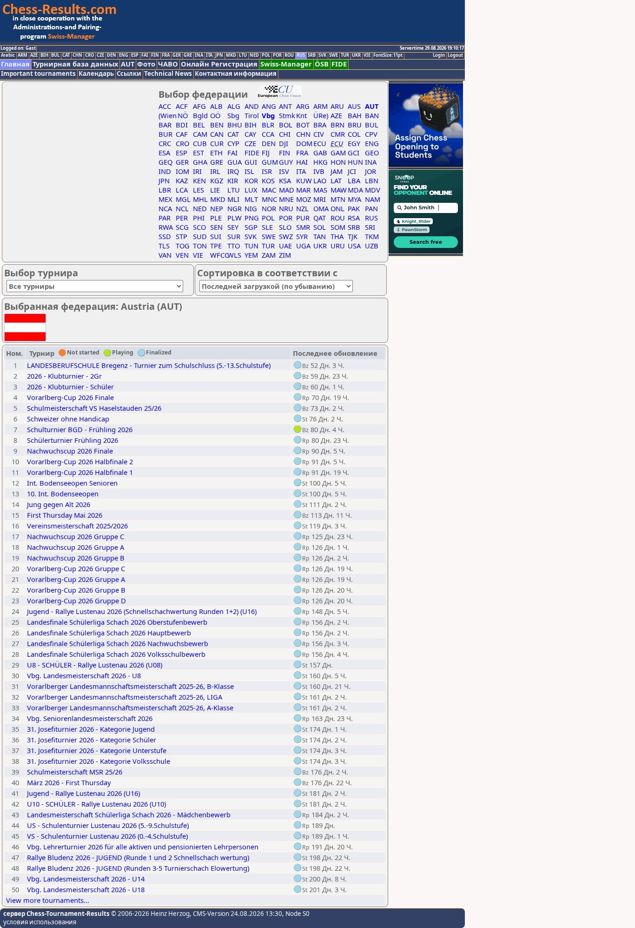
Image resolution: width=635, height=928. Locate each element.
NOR (269, 208)
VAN (165, 255)
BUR (165, 134)
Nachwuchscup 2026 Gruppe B (76, 557)
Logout (455, 55)
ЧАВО (168, 64)
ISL (249, 171)
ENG (123, 55)
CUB (200, 143)
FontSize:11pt (388, 55)
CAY (250, 134)
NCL (182, 208)
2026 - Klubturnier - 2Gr (64, 376)
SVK (322, 55)
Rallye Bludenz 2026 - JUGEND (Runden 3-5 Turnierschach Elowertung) (138, 868)
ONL (337, 208)
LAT (336, 180)
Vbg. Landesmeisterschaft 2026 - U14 (86, 878)
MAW (339, 189)
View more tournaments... (47, 900)
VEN (182, 255)
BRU (355, 124)
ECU (319, 143)
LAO (319, 180)
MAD (286, 189)
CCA (268, 134)
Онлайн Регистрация (219, 64)
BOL (285, 124)
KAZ (182, 180)
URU (338, 245)
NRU (286, 208)
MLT (251, 199)
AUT (127, 64)
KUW (304, 180)
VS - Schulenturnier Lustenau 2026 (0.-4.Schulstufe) (107, 836)
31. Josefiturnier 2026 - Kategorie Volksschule (98, 761)
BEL (199, 124)
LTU (243, 55)
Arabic (8, 55)
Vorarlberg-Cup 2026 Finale (70, 397)
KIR (232, 180)
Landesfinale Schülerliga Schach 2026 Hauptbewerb (109, 632)
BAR (165, 124)
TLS (164, 245)
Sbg (233, 115)
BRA (319, 124)
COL (354, 134)
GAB (320, 152)
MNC (269, 199)
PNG (252, 217)
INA (199, 55)
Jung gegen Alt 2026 (58, 504)
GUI (251, 162)
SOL (319, 227)
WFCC (219, 255)
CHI (285, 134)
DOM (304, 143)
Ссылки (129, 74)
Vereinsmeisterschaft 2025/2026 (77, 525)
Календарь (96, 74)
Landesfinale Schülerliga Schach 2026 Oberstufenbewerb (117, 622)
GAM (338, 152)
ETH (216, 152)
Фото (146, 64)
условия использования (39, 922)
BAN (372, 115)
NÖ (182, 115)
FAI (144, 55)
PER (182, 217)
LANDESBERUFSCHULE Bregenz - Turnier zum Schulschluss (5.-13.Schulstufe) (149, 365)
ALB (216, 106)
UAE (285, 245)
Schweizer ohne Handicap (68, 418)
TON (200, 245)
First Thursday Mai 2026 (64, 515)
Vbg (268, 115)
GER (176, 55)
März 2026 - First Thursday (69, 782)
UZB (371, 245)
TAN (319, 236)
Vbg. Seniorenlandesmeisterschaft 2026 (89, 718)
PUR (303, 217)
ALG (233, 106)
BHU (234, 124)
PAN (371, 208)
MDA (355, 189)
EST (198, 152)
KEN (199, 180)
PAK (354, 208)
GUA (234, 162)
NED (254, 55)
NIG (251, 208)
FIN (155, 55)
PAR (165, 217)
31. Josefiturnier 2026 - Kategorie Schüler (91, 739)
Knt (301, 115)
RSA (354, 217)
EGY (354, 143)
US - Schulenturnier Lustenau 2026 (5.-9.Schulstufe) (108, 825)
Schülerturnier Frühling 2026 (72, 440)
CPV (371, 134)
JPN (219, 55)
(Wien (168, 115)
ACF (182, 106)
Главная (15, 64)
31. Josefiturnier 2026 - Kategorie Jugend (91, 729)
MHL (200, 199)
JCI (352, 171)
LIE (215, 189)
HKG (320, 162)
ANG (269, 106)
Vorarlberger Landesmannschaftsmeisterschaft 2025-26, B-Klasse (130, 686)
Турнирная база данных (75, 64)
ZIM (285, 255)
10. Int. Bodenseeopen (63, 493)
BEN (217, 124)
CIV (318, 134)
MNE (286, 199)
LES (198, 189)
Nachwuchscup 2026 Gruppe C (75, 536)
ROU (289, 55)
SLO (285, 227)
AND (252, 106)
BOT (303, 124)
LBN (371, 180)
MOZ (303, 199)
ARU (337, 106)
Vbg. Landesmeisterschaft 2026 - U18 (86, 889)
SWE (333, 55)
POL (266, 55)
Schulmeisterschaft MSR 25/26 (74, 771)
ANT (285, 106)
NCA (165, 208)
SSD (165, 236)
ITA (209, 55)
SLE (267, 227)
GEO (372, 152)
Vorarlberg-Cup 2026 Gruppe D (76, 600)
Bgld (200, 115)
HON (338, 162)
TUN (251, 245)
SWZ (286, 236)
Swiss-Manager (286, 64)
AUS (354, 106)
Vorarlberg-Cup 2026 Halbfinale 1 (80, 472)
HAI (302, 162)
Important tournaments (38, 74)
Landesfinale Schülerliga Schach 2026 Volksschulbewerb (116, 654)
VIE (367, 55)
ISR (267, 171)
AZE (34, 55)
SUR (233, 236)
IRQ (233, 171)
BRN (337, 124)
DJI (283, 143)
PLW (234, 217)
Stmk (287, 115)
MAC (269, 189)
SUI (215, 236)
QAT (319, 217)
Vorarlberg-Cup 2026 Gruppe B (76, 589)
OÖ (215, 115)
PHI (199, 217)
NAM (372, 199)
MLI (233, 199)
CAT (66, 55)
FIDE (339, 64)
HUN (355, 162)
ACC (165, 106)
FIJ (266, 152)
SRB (312, 55)
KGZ (216, 180)
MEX (165, 199)
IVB (318, 171)
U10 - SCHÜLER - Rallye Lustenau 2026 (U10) (96, 803)
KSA (285, 180)
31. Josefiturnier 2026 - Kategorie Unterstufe (96, 750)
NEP (216, 208)
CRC (165, 143)
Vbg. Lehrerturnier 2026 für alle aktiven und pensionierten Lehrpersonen (142, 846)
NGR (234, 208)
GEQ (165, 162)
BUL (55, 55)
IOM (182, 171)
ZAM (269, 255)
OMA (321, 208)
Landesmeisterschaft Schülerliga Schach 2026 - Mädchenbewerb (129, 814)
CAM (200, 134)
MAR (303, 189)
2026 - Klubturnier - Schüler (70, 386)
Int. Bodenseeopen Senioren (72, 482)
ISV (284, 171)
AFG (199, 106)
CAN (217, 134)
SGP (251, 227)
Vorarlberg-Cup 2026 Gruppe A (76, 579)
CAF (182, 134)
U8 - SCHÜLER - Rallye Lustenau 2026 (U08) (94, 664)
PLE (216, 217)
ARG (303, 106)
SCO (199, 227)
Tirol (252, 115)
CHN (77, 55)
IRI (197, 171)
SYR (302, 236)
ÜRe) (320, 115)
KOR (251, 180)
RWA (166, 227)
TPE (216, 245)
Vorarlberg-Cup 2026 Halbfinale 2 (80, 461)
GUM (270, 162)
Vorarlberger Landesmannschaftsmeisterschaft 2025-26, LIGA (124, 696)
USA (354, 245)
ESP (135, 55)
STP (181, 236)
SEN (216, 227)
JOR (370, 171)
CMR (338, 134)
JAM (337, 171)
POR (277, 55)
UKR (356, 55)
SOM (338, 227)
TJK (352, 236)
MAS (320, 189)
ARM (22, 55)
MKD (231, 55)
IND (165, 171)
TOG (183, 245)
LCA (182, 189)
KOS (268, 180)
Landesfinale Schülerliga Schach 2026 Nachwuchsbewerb (117, 643)
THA (337, 236)
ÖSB (322, 64)
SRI (370, 227)
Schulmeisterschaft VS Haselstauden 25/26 (94, 408)
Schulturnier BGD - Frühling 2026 (79, 429)
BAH (355, 115)
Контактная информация (236, 74)
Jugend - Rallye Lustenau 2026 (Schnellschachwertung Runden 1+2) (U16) (142, 611)
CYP (233, 143)
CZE (100, 55)
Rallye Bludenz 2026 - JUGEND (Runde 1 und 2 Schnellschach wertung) (138, 857)
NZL (302, 208)
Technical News (168, 74)
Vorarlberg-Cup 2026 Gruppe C (76, 568)
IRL (215, 171)
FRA (166, 55)
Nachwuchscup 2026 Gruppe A (75, 547)
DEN (111, 55)
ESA (164, 152)
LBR (165, 189)
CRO (89, 55)
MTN (338, 199)
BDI (182, 124)
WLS (234, 255)
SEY (232, 227)
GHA (200, 162)
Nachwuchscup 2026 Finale (70, 450)
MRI (319, 199)
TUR (345, 55)
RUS (301, 55)
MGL (183, 199)
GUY (286, 162)
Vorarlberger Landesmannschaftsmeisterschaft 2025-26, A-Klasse (130, 707)
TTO (233, 245)
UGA (303, 245)
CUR (217, 143)
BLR (268, 124)
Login (439, 55)
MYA (354, 199)
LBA (354, 180)
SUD (200, 236)
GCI (353, 152)
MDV (372, 189)
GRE (188, 55)
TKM (372, 236)
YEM (251, 255)
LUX (251, 189)
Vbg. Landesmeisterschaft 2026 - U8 (84, 675)
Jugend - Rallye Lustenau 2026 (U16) (83, 793)
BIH (44, 55)
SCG (182, 227)
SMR (303, 227)
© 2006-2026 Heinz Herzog (150, 913)
